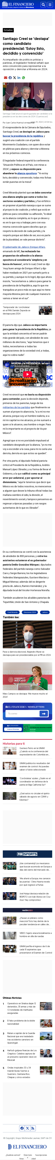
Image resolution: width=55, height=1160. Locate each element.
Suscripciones (41, 1155)
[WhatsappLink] (27, 728)
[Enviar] (44, 714)
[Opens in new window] (9, 935)
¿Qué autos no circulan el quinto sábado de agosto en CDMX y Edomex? (35, 797)
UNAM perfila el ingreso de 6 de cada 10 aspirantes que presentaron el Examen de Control (36, 949)
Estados (8, 30)
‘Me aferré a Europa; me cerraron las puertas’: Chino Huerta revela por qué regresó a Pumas (35, 882)
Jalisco (45, 612)
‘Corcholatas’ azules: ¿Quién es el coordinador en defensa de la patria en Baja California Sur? (35, 782)
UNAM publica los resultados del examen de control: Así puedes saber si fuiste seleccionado (35, 766)
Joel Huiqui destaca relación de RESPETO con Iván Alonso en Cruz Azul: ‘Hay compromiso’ (35, 897)
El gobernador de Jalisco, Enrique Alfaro (24, 247)
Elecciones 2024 (30, 612)
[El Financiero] (18, 4)
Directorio (28, 1155)
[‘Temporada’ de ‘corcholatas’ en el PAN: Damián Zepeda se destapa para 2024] (45, 310)
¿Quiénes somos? (13, 1155)
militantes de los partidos (16, 407)
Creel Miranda (12, 612)
